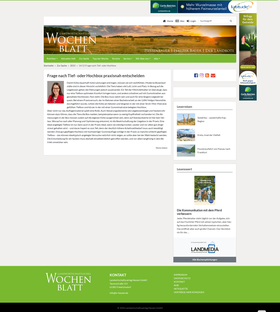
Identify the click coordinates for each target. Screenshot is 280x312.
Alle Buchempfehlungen (204, 259)
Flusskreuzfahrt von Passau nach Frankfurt (213, 150)
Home (170, 21)
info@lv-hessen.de (119, 292)
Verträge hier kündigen (189, 292)
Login (193, 21)
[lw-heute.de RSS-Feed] (207, 76)
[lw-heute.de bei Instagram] (202, 76)
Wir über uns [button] (142, 58)
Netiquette (181, 288)
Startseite (49, 65)
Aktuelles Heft (68, 58)
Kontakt (179, 281)
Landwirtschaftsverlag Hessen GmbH (144, 307)
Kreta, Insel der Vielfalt (208, 135)
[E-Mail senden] (213, 76)
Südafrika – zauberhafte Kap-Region (212, 119)
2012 (72, 65)
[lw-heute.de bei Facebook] (196, 76)
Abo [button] (156, 58)
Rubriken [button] (51, 58)
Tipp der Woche (100, 58)
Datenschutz (182, 278)
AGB (176, 285)
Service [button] (127, 58)
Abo (182, 21)
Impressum (180, 274)
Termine (116, 58)
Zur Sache (84, 58)
